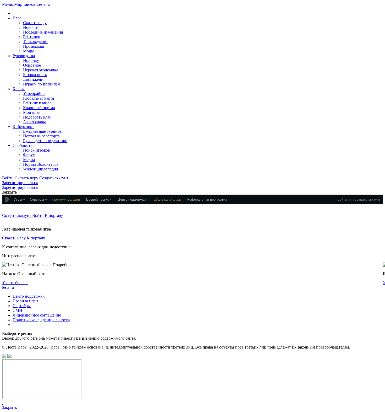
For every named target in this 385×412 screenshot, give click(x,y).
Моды (28, 51)
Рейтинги (31, 37)
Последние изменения (43, 32)
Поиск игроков (36, 150)
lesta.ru (8, 287)
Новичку (31, 60)
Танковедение (35, 41)
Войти (342, 199)
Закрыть (9, 407)
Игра (17, 18)
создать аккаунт (367, 199)
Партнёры (22, 305)
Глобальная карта (38, 98)
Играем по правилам (41, 84)
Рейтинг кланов (37, 103)
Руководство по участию (45, 140)
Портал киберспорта (41, 136)
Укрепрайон (34, 93)
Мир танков (24, 4)
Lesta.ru (43, 4)
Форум (29, 155)
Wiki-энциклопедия (40, 169)
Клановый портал (39, 107)
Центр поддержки (29, 296)
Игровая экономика (40, 70)
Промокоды (33, 46)
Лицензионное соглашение (37, 315)
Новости (30, 27)
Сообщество (24, 145)
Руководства (24, 55)
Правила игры (25, 301)
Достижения (34, 79)
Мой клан (32, 112)
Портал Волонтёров (41, 164)
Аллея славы (34, 122)
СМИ (17, 310)
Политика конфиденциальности (41, 320)
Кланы (19, 89)
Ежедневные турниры (43, 131)
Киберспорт (23, 126)
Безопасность (35, 74)
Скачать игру (35, 22)
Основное (32, 65)
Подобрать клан (37, 117)
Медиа (29, 159)
